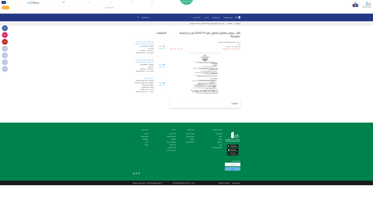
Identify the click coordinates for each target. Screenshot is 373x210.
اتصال (146, 142)
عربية (3, 2)
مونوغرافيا (145, 139)
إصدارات (146, 145)
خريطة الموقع (236, 183)
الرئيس (220, 136)
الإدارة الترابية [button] (216, 17)
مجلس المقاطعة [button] (228, 17)
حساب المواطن (145, 17)
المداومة (173, 139)
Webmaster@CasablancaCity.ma (181, 183)
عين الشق (237, 23)
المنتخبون (219, 142)
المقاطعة (219, 133)
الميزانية (192, 139)
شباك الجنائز (173, 145)
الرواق (146, 133)
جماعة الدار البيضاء (148, 78)
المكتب (220, 139)
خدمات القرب (172, 133)
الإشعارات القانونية (224, 183)
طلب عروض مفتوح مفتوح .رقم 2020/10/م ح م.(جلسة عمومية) (144, 42)
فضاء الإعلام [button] (196, 17)
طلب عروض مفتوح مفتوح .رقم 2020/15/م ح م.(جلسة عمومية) (144, 61)
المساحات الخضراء (171, 150)
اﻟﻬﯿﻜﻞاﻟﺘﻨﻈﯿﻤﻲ (190, 136)
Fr (7, 2)
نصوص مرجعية (190, 133)
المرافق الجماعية (171, 142)
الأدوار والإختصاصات (216, 147)
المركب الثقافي (172, 147)
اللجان (220, 145)
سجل (232, 169)
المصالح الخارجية (171, 136)
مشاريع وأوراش (190, 142)
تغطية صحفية (144, 136)
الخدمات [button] (206, 17)
